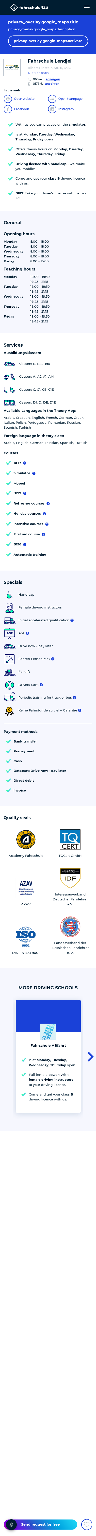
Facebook (21, 109)
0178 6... (46, 83)
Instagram (66, 109)
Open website (24, 99)
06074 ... (46, 79)
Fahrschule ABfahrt (48, 1045)
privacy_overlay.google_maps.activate (48, 41)
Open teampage (70, 99)
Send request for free (40, 1524)
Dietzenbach (38, 73)
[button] (89, 1056)
